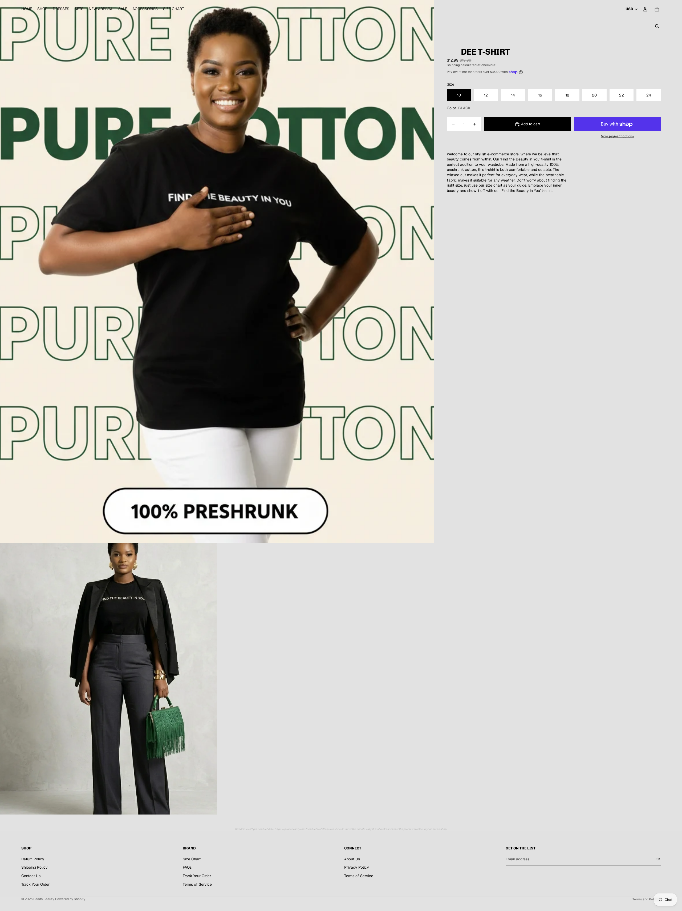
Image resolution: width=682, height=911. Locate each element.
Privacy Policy (356, 867)
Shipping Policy (34, 867)
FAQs (187, 867)
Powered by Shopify (70, 899)
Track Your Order (35, 884)
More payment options (617, 136)
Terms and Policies (646, 899)
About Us (352, 859)
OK (658, 859)
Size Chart (192, 859)
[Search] (657, 26)
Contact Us (30, 875)
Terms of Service (197, 884)
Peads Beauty (43, 899)
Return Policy (32, 859)
